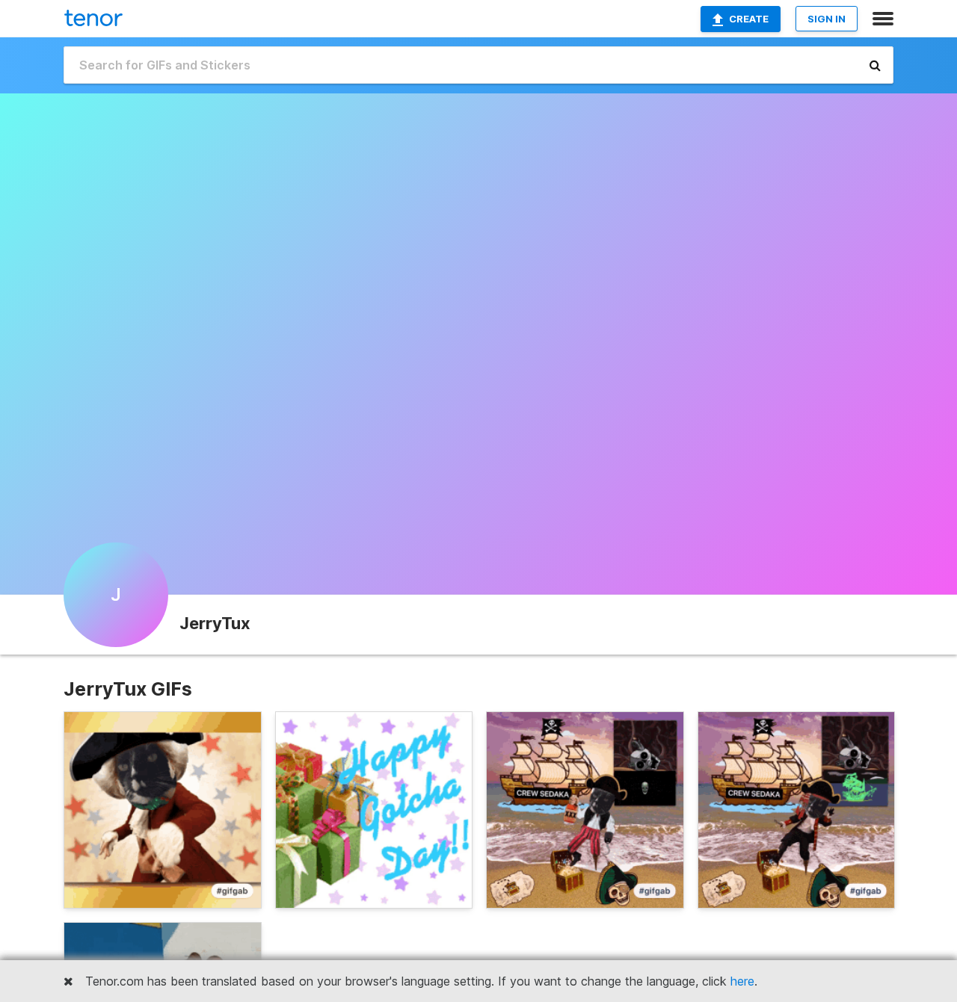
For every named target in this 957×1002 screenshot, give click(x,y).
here (742, 981)
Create (749, 19)
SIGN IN (826, 19)
